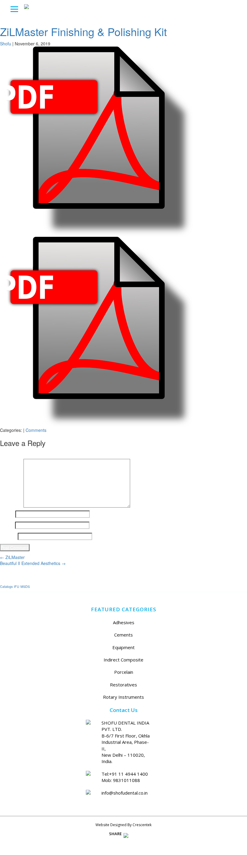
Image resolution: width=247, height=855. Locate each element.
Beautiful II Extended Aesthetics (33, 563)
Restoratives (123, 685)
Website (8, 536)
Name (7, 514)
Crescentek (142, 824)
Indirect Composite (123, 660)
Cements (123, 635)
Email (7, 525)
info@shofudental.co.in (125, 793)
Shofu (5, 44)
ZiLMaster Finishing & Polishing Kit (83, 31)
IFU (16, 586)
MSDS (25, 586)
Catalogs (6, 586)
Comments (36, 430)
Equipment (123, 647)
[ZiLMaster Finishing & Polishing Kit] (96, 141)
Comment (11, 462)
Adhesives (123, 622)
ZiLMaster (12, 557)
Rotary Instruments (123, 697)
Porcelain (123, 672)
